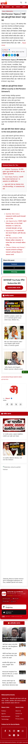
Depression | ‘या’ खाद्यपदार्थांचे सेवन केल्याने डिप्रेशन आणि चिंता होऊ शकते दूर (16, 233)
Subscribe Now (14, 287)
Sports (3, 713)
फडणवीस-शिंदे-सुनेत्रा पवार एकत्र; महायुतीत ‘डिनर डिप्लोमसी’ (9, 665)
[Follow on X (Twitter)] (16, 404)
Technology (5, 719)
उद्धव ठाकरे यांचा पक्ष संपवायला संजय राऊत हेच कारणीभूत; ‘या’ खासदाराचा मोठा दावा (13, 186)
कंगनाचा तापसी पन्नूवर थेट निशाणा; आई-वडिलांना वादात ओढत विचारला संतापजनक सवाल (10, 683)
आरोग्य (24, 7)
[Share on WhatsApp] (9, 55)
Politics (3, 711)
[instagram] (14, 731)
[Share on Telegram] (12, 55)
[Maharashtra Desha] (4, 2)
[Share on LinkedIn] (15, 55)
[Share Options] (18, 55)
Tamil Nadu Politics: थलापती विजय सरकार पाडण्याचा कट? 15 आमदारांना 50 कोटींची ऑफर (13, 179)
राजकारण (7, 7)
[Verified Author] (11, 398)
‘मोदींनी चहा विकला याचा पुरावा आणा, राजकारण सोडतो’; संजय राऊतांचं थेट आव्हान (9, 656)
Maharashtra (9, 11)
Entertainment (5, 716)
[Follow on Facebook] (7, 404)
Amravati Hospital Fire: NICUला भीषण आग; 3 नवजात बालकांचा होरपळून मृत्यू (10, 674)
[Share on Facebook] (3, 55)
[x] (9, 731)
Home (3, 11)
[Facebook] (5, 731)
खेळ (13, 7)
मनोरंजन (18, 7)
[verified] (9, 49)
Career (17, 716)
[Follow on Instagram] (11, 404)
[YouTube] (18, 731)
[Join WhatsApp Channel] (20, 404)
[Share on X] (6, 55)
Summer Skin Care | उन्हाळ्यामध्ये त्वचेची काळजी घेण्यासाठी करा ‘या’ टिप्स (16, 216)
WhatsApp (14, 272)
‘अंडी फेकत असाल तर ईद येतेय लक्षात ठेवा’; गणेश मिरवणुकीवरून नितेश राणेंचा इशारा (10, 646)
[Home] (2, 7)
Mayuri (6, 50)
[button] (21, 3)
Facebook (14, 264)
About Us (18, 711)
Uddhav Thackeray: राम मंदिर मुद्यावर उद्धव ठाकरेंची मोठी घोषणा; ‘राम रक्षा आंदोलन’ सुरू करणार (14, 171)
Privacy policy (20, 718)
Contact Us (19, 713)
